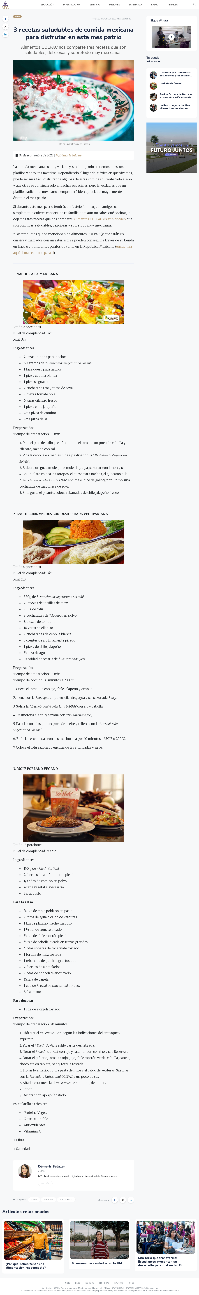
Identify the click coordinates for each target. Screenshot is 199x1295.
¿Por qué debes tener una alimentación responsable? (25, 1266)
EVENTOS (118, 1283)
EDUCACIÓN (47, 4)
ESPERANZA (135, 4)
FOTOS (131, 1283)
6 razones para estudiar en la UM (97, 1263)
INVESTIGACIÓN (72, 4)
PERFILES (173, 4)
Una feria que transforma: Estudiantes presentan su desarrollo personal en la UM (160, 1261)
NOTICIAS (90, 1283)
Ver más (45, 1183)
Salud (34, 1199)
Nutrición (48, 1199)
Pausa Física (66, 1199)
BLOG (77, 1283)
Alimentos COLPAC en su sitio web (99, 219)
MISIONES (114, 4)
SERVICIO (95, 4)
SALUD (155, 4)
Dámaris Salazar (70, 155)
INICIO (67, 1283)
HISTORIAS (104, 1283)
